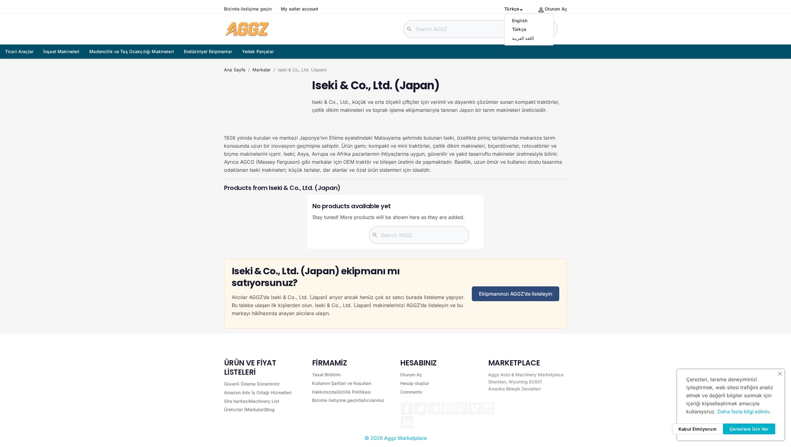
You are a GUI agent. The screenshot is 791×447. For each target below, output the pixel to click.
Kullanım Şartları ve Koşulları (341, 383)
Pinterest (461, 409)
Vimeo (475, 409)
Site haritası (236, 401)
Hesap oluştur (414, 383)
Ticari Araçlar (19, 51)
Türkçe (519, 29)
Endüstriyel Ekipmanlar (208, 51)
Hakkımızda (324, 391)
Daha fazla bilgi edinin (743, 411)
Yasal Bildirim (326, 374)
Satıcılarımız (371, 400)
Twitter (420, 409)
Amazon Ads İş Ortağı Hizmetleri (258, 392)
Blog (270, 409)
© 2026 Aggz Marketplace (396, 438)
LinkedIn (407, 422)
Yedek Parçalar (258, 51)
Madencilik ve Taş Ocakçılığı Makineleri (131, 51)
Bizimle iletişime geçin (248, 8)
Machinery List (264, 401)
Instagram (488, 409)
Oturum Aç (411, 374)
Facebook (407, 409)
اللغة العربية (523, 38)
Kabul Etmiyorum (698, 429)
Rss (434, 409)
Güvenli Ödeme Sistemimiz (252, 383)
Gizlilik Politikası (353, 391)
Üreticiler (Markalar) (244, 409)
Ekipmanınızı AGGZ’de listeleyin (515, 294)
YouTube (448, 409)
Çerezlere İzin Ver (749, 429)
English (519, 20)
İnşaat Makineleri (61, 51)
